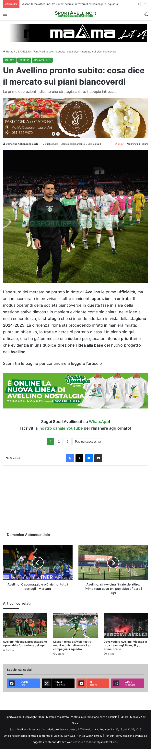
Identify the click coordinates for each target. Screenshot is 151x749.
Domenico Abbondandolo (20, 143)
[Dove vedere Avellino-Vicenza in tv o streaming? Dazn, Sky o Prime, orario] (126, 625)
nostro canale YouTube (61, 428)
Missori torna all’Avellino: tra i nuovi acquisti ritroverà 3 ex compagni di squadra (73, 645)
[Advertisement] (75, 499)
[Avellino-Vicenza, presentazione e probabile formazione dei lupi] (25, 625)
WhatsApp (99, 421)
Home (9, 51)
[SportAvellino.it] (75, 14)
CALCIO (9, 60)
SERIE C (24, 60)
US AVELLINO (24, 51)
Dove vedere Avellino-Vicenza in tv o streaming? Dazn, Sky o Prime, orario (125, 645)
